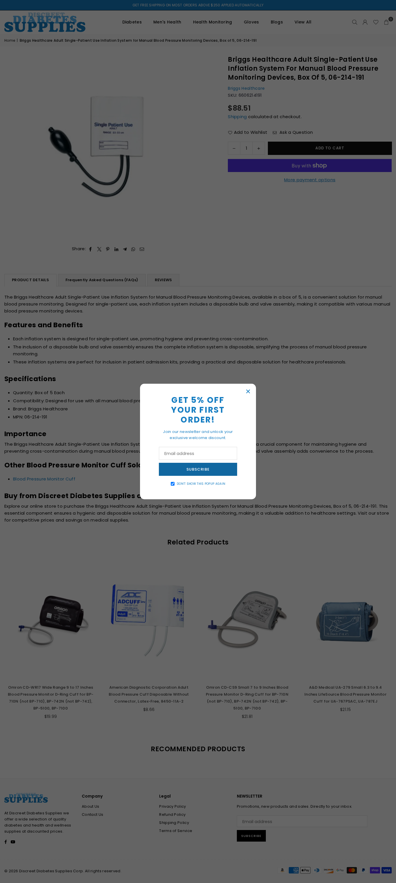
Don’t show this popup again (201, 484)
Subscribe (198, 469)
